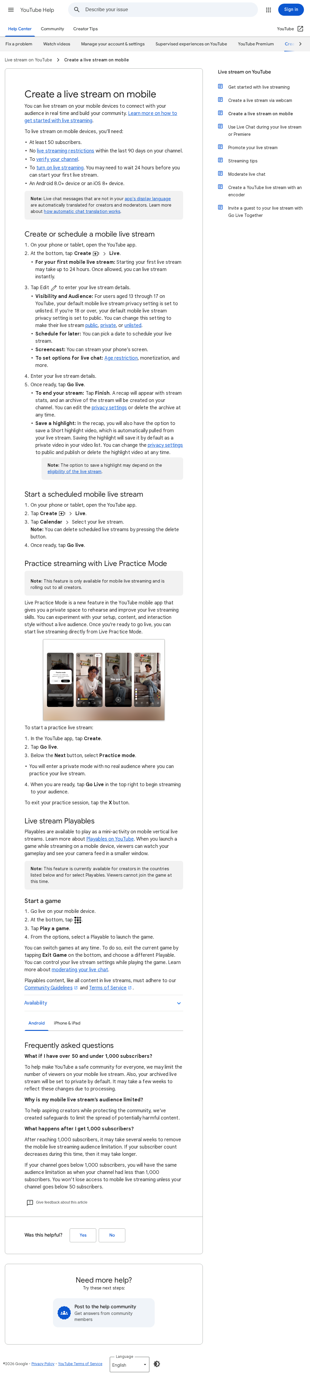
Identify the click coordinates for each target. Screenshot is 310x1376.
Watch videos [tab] (56, 44)
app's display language (148, 198)
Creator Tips (85, 28)
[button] (11, 9)
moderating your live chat (80, 970)
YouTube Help (37, 10)
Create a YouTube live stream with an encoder (265, 191)
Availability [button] (35, 1003)
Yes (83, 1235)
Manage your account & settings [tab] (113, 44)
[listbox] (130, 1364)
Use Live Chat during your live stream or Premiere (265, 130)
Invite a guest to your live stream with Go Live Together (265, 211)
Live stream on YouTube (244, 72)
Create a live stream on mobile (260, 113)
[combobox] (171, 10)
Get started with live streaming (259, 87)
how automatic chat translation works (82, 211)
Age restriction (120, 358)
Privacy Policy (42, 1363)
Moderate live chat (246, 174)
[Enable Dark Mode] (157, 1364)
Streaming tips (242, 161)
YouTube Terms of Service (80, 1363)
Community (52, 28)
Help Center (20, 28)
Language (124, 1356)
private (108, 325)
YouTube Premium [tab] (256, 44)
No (112, 1235)
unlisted (132, 325)
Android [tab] (36, 1023)
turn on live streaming (60, 168)
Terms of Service (108, 988)
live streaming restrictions (65, 151)
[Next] (297, 44)
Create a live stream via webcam (260, 100)
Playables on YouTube (110, 839)
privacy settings (109, 408)
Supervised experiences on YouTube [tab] (191, 44)
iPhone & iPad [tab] (67, 1023)
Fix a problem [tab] (18, 44)
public (91, 325)
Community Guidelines (49, 988)
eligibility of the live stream (74, 471)
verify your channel (57, 159)
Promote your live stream (253, 147)
